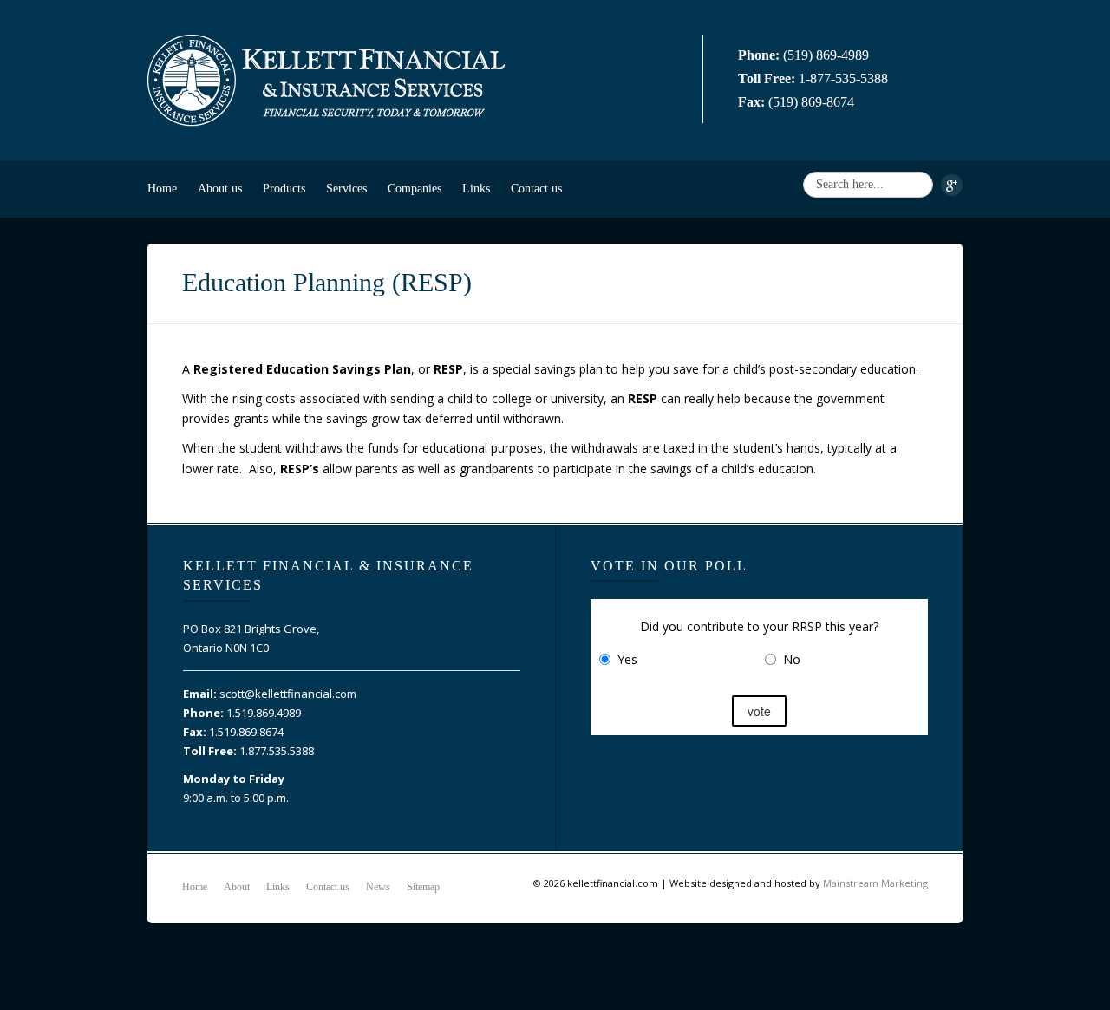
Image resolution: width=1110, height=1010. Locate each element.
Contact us (536, 188)
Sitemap (423, 887)
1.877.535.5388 (276, 751)
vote (759, 711)
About (237, 887)
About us (220, 188)
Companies (414, 188)
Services (346, 188)
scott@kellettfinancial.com (287, 693)
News (378, 887)
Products (284, 188)
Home (162, 188)
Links (476, 188)
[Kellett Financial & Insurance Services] (326, 78)
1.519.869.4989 (263, 712)
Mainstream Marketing (875, 882)
